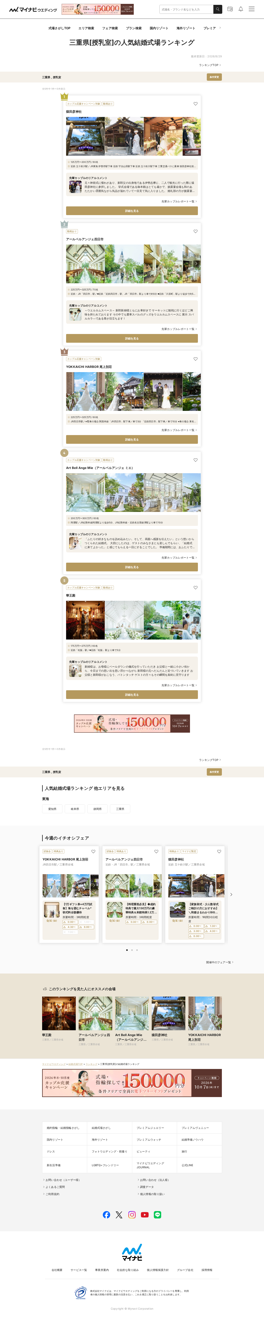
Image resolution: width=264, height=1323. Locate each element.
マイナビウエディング (54, 1064)
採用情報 (207, 1269)
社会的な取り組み (128, 1269)
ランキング (91, 1064)
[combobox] (186, 9)
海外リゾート (186, 28)
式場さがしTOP (59, 28)
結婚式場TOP (75, 1064)
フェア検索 (110, 28)
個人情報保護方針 (158, 1269)
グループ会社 (185, 1269)
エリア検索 (86, 28)
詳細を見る (132, 210)
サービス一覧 (79, 1269)
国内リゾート (159, 28)
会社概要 (57, 1269)
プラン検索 (134, 28)
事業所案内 (102, 1269)
